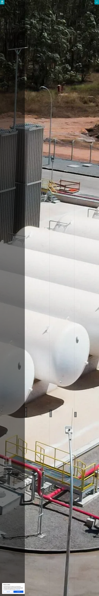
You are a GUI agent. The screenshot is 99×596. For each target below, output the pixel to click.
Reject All (8, 591)
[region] (13, 588)
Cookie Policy (18, 589)
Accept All (18, 591)
